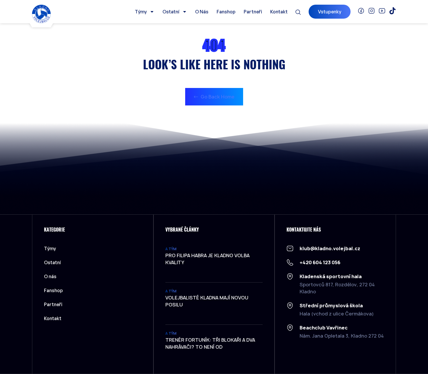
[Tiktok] (392, 10)
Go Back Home (216, 96)
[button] (298, 12)
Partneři (253, 12)
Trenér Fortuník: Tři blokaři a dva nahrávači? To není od (210, 343)
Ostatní (170, 12)
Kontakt (279, 12)
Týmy (141, 12)
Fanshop (226, 12)
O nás (201, 12)
